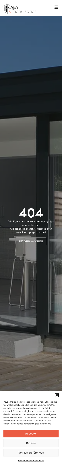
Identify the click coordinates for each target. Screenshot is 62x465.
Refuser (31, 443)
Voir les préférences (31, 452)
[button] (57, 395)
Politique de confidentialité (31, 460)
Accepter (31, 433)
